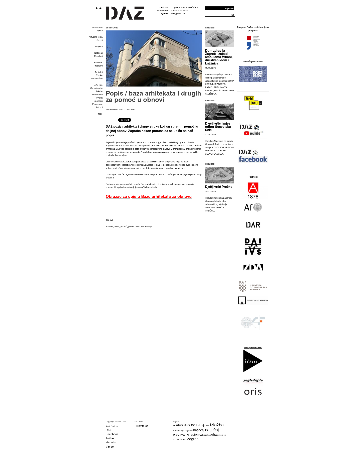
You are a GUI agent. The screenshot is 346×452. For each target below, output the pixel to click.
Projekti (99, 46)
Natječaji (98, 53)
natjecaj (198, 430)
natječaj (212, 430)
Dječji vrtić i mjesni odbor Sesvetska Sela (219, 126)
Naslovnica (97, 27)
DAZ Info (98, 85)
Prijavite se (141, 425)
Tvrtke (99, 75)
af (174, 426)
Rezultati (98, 56)
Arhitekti (99, 72)
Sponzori (98, 101)
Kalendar (98, 62)
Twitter (110, 438)
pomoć (124, 226)
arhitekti (109, 226)
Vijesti (100, 30)
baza (117, 226)
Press (100, 114)
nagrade (189, 430)
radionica (196, 434)
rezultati (207, 435)
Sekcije (99, 91)
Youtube (111, 442)
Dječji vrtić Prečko (218, 186)
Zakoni (99, 107)
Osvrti (100, 40)
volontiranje (146, 226)
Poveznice (97, 104)
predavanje (181, 434)
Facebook (112, 434)
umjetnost (221, 435)
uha (214, 434)
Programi (98, 65)
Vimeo (110, 446)
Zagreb (192, 439)
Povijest (99, 98)
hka (207, 426)
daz (194, 425)
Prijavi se (229, 8)
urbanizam (179, 439)
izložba (217, 424)
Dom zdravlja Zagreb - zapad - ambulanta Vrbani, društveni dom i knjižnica (218, 56)
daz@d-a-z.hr (178, 13)
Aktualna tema (96, 37)
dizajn (201, 425)
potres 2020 (134, 226)
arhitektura (182, 425)
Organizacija (96, 88)
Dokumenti (97, 94)
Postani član (97, 78)
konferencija (178, 430)
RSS (108, 429)
